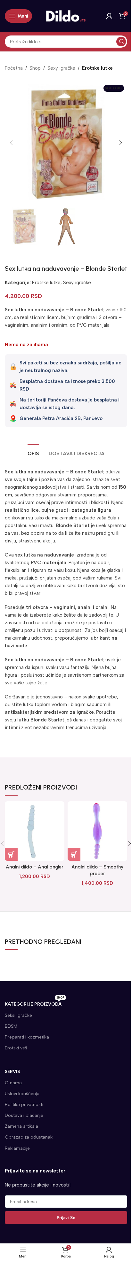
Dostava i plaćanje (24, 1115)
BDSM (11, 1026)
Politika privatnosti (24, 1104)
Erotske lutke (97, 68)
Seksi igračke (18, 1015)
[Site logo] (66, 16)
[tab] (33, 453)
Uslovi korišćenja (22, 1093)
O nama (13, 1083)
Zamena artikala (21, 1126)
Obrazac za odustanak (29, 1137)
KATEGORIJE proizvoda (34, 1003)
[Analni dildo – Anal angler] (34, 831)
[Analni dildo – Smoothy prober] (97, 831)
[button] (11, 142)
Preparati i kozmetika (27, 1037)
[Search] (121, 41)
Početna (14, 68)
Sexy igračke (61, 68)
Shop (35, 68)
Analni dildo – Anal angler (34, 867)
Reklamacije (17, 1148)
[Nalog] (109, 16)
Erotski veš (16, 1048)
